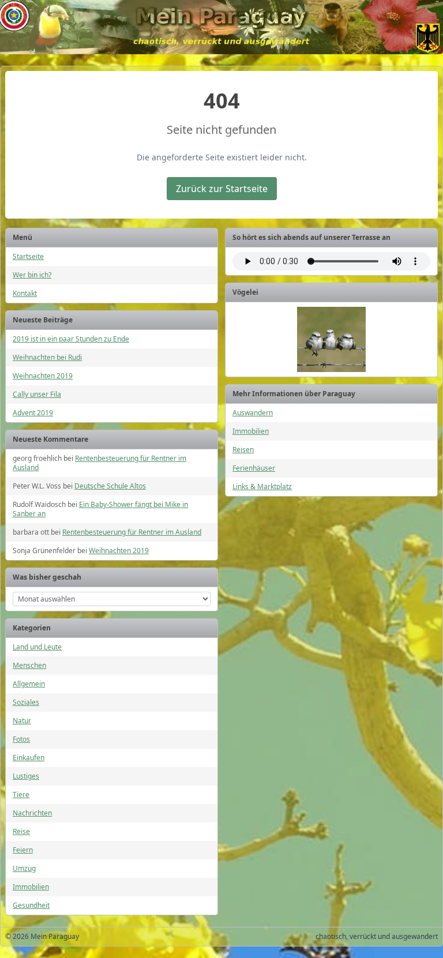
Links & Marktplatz (262, 486)
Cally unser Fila (37, 394)
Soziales (26, 702)
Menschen (29, 665)
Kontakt (25, 293)
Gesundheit (31, 905)
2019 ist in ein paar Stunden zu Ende (71, 339)
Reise (21, 831)
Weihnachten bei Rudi (47, 357)
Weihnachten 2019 (43, 376)
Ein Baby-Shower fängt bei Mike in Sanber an (100, 509)
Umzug (24, 868)
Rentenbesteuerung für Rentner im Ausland (99, 462)
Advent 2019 (33, 413)
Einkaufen (28, 757)
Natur (22, 721)
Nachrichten (32, 813)
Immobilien (31, 887)
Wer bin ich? (32, 275)
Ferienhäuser (253, 468)
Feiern (23, 850)
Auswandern (252, 413)
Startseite (28, 256)
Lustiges (26, 776)
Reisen (243, 449)
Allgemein (29, 684)
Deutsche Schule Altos (110, 486)
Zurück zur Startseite (222, 188)
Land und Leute (37, 647)
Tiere (21, 794)
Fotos (21, 739)
